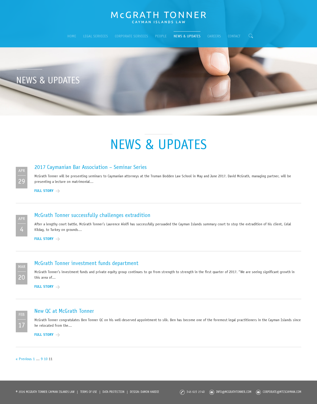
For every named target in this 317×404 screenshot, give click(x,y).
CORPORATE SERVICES (131, 36)
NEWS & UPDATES (187, 36)
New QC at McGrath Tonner (64, 311)
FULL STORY (43, 191)
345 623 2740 (196, 392)
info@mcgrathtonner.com (233, 392)
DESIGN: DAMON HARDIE (144, 392)
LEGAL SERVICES (95, 36)
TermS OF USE (88, 392)
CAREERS (214, 36)
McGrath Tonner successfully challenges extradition (92, 216)
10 (46, 359)
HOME (71, 36)
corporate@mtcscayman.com (282, 392)
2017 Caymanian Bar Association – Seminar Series (90, 168)
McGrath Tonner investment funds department (86, 264)
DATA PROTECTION (113, 392)
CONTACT (234, 36)
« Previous (24, 359)
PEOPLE (161, 36)
